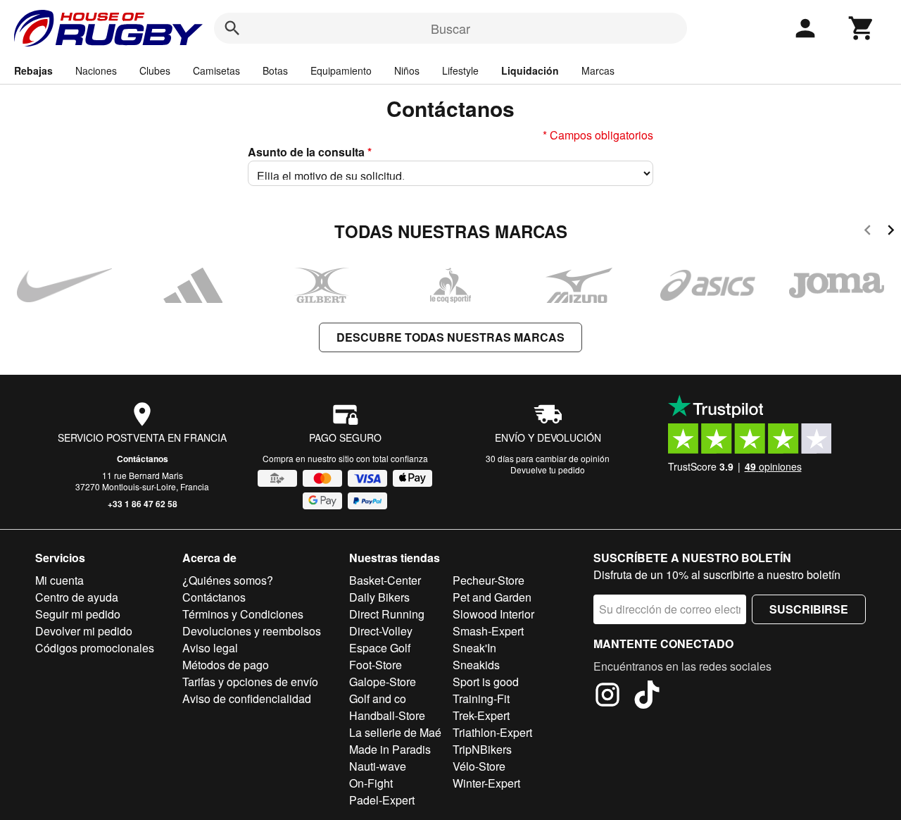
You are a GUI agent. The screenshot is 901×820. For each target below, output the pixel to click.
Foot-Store (375, 665)
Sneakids (476, 665)
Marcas (598, 70)
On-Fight (371, 783)
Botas (275, 70)
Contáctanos (142, 458)
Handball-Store (387, 715)
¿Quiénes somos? (227, 580)
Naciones (96, 70)
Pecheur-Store (488, 580)
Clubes (154, 70)
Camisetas (216, 70)
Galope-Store (382, 681)
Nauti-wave (377, 766)
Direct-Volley (380, 631)
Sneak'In (474, 648)
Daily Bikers (379, 597)
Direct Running (386, 614)
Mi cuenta (59, 580)
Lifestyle (460, 70)
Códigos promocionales (94, 648)
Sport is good (486, 681)
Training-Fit (481, 698)
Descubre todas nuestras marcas (450, 337)
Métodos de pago (225, 665)
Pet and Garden (492, 597)
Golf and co (377, 698)
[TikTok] (647, 697)
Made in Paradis (390, 749)
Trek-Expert (481, 715)
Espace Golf (379, 648)
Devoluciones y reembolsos (251, 631)
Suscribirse (808, 609)
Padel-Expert (382, 800)
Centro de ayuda (76, 597)
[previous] (867, 232)
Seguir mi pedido (77, 614)
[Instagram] (607, 697)
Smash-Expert (488, 631)
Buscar (450, 28)
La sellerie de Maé (395, 732)
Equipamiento (341, 70)
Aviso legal (210, 648)
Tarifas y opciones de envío (250, 681)
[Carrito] (862, 28)
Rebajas (33, 70)
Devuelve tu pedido (547, 470)
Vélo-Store (479, 766)
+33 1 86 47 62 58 (142, 503)
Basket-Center (385, 580)
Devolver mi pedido (83, 631)
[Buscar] (232, 28)
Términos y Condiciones (242, 614)
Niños (407, 70)
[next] (891, 232)
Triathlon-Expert (492, 732)
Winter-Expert (486, 783)
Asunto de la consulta (310, 152)
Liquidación (530, 70)
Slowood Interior (493, 614)
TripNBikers (482, 749)
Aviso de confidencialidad (246, 698)
